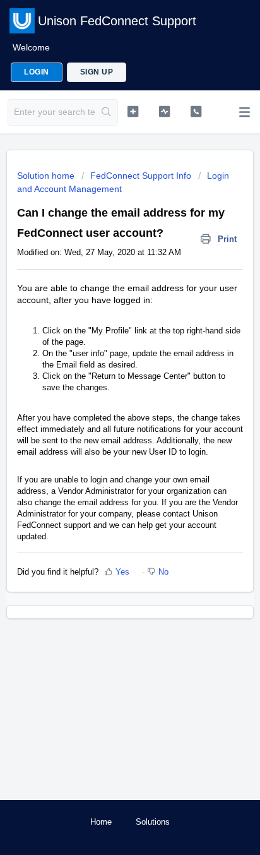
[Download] (107, 422)
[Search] (106, 112)
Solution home (47, 175)
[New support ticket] (133, 111)
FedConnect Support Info (140, 175)
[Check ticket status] (164, 111)
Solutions (153, 822)
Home (101, 822)
